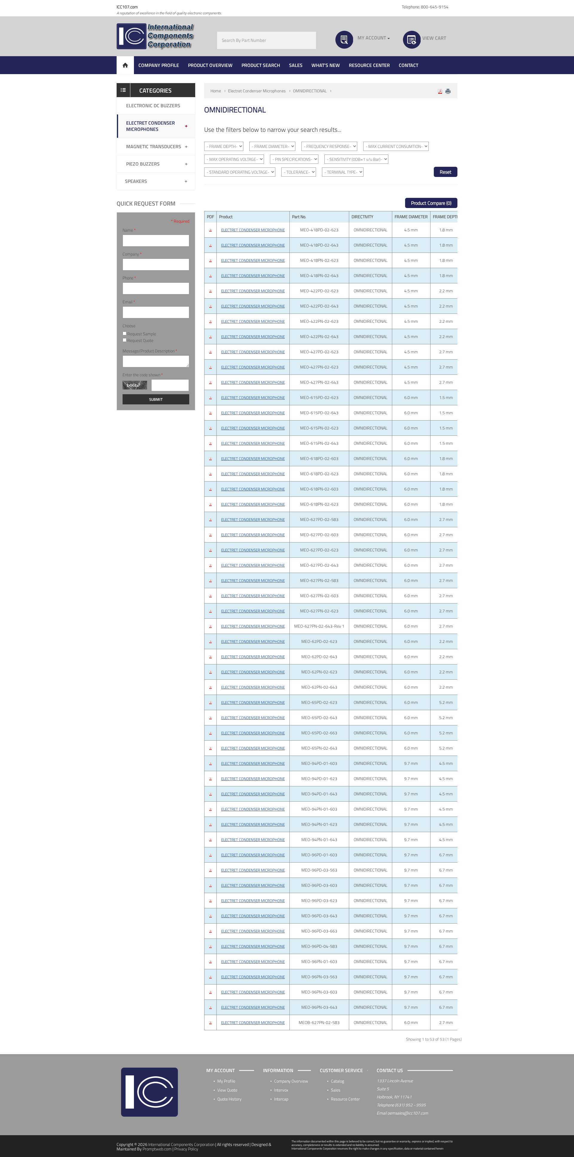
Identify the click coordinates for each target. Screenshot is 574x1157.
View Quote (227, 1090)
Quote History (229, 1099)
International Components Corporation (181, 1144)
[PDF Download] (440, 91)
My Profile (226, 1081)
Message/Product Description (150, 351)
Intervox (281, 1090)
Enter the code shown (143, 375)
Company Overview (291, 1081)
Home (215, 91)
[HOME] (125, 65)
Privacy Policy (186, 1149)
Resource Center (345, 1099)
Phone (129, 278)
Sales (336, 1090)
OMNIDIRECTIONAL (310, 91)
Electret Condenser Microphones (257, 91)
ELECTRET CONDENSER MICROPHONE (253, 230)
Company (132, 254)
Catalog (337, 1081)
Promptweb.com (157, 1149)
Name (129, 230)
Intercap (281, 1099)
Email (129, 302)
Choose (129, 326)
